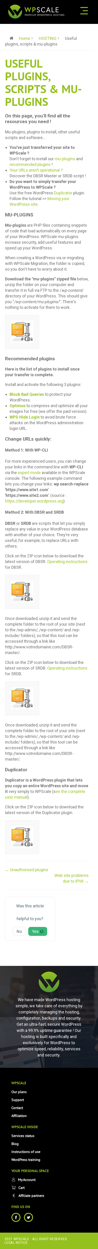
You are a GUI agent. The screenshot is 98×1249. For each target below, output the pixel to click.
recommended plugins (30, 164)
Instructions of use (25, 1151)
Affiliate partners (31, 1195)
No (19, 931)
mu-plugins (65, 158)
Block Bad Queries (27, 394)
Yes (37, 931)
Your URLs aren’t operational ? (36, 170)
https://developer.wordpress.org (34, 501)
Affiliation (19, 1115)
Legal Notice (16, 1242)
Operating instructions (67, 561)
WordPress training (25, 1159)
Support (17, 1099)
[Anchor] (54, 121)
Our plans (19, 1091)
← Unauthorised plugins (26, 869)
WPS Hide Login (25, 417)
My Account (27, 1179)
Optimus (18, 405)
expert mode (29, 472)
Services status (22, 1135)
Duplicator (63, 192)
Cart (21, 1187)
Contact (17, 1107)
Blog (15, 1143)
